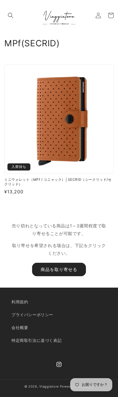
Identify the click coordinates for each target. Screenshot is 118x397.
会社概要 (19, 327)
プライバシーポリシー (32, 314)
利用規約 (19, 301)
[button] (10, 15)
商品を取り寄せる (59, 269)
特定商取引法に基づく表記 (36, 340)
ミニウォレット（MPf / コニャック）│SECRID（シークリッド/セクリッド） (58, 181)
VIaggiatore (49, 386)
